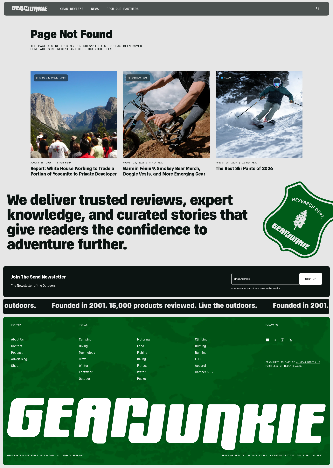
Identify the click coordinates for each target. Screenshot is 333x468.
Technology (87, 352)
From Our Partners (123, 9)
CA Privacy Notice (282, 455)
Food (140, 346)
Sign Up (310, 279)
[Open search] (317, 9)
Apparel (200, 365)
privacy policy (273, 289)
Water (141, 372)
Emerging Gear (140, 78)
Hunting (200, 346)
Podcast (17, 352)
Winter (83, 365)
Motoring (143, 339)
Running (200, 352)
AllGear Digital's (308, 362)
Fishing (142, 352)
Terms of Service (233, 455)
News (95, 9)
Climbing (201, 339)
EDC (198, 359)
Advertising (19, 359)
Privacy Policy (257, 455)
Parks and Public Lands (52, 78)
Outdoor (84, 378)
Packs (141, 378)
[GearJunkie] (30, 9)
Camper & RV (204, 372)
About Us (17, 339)
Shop (14, 365)
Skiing (228, 78)
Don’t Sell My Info (310, 455)
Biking (141, 359)
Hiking (83, 346)
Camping (85, 339)
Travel (83, 359)
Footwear (86, 372)
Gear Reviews (71, 9)
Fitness (142, 365)
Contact (16, 346)
